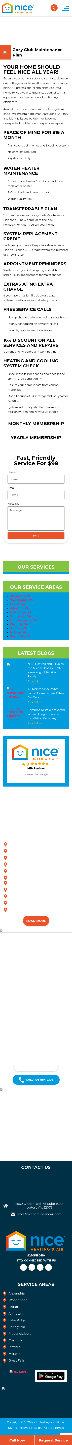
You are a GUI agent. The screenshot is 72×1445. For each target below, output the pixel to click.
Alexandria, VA (20, 596)
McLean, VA (18, 632)
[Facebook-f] (40, 1267)
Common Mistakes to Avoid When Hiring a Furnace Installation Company (46, 714)
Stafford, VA (18, 628)
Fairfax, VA (17, 604)
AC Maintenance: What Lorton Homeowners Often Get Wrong (46, 693)
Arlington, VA (19, 608)
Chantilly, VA (19, 624)
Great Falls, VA (20, 636)
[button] (65, 9)
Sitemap (58, 1427)
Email (11, 488)
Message (13, 503)
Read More (35, 681)
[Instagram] (31, 1267)
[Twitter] (48, 1267)
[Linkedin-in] (23, 1267)
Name (12, 472)
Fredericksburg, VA (23, 620)
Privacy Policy (41, 1427)
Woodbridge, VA (21, 600)
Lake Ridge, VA (20, 612)
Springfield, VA (20, 616)
